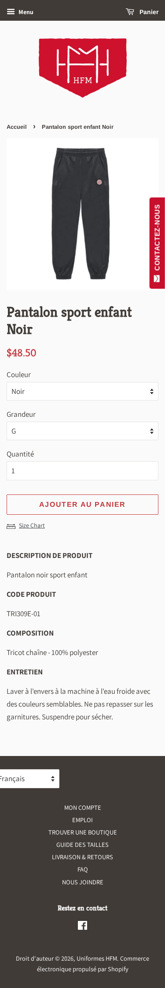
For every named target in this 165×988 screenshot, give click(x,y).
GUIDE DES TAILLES (82, 844)
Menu (25, 12)
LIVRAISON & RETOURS (82, 857)
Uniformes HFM (97, 958)
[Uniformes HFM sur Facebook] (82, 927)
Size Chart (32, 525)
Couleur (19, 374)
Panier (148, 11)
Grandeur (21, 414)
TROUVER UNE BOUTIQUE (82, 832)
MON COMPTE (82, 807)
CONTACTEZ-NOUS (157, 239)
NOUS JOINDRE (82, 882)
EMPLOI (82, 820)
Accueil (17, 127)
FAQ (82, 869)
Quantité (20, 454)
